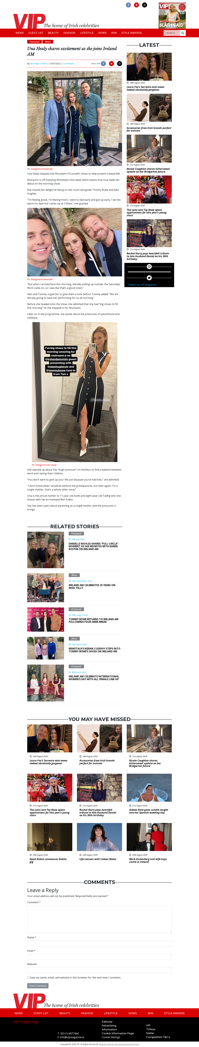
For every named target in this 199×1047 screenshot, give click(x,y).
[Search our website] (183, 33)
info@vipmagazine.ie (72, 1037)
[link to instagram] (144, 4)
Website (32, 964)
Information (109, 1029)
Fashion (69, 32)
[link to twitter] (136, 4)
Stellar (150, 1033)
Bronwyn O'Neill (38, 63)
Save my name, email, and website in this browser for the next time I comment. (75, 977)
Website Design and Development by (119, 1044)
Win (114, 32)
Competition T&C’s (158, 1037)
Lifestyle (87, 32)
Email (31, 950)
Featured (76, 533)
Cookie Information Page (118, 1033)
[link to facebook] (128, 4)
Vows (102, 32)
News (20, 32)
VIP (148, 1025)
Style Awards (131, 32)
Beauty (53, 32)
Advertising (109, 1025)
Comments (68, 63)
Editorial (107, 1021)
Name (31, 937)
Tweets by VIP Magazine (142, 284)
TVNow (150, 1029)
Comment (34, 902)
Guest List (35, 32)
